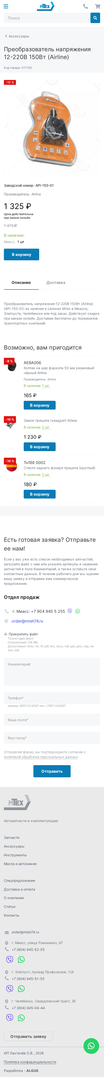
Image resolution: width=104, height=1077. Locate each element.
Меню (6, 6)
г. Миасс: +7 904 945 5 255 (39, 611)
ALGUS (32, 1070)
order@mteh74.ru (27, 621)
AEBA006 (32, 362)
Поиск (95, 18)
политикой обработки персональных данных (41, 757)
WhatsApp (78, 611)
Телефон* (15, 698)
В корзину (21, 254)
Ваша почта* (18, 720)
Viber (70, 611)
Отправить (52, 771)
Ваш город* (17, 738)
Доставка (55, 282)
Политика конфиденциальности (30, 1062)
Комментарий (19, 664)
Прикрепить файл (23, 634)
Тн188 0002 (34, 462)
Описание (21, 282)
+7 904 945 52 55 (85, 6)
